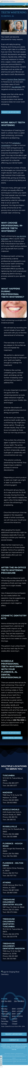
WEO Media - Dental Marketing (11, 1046)
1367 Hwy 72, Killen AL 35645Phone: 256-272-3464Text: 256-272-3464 (13, 905)
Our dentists (16, 87)
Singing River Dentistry (16, 79)
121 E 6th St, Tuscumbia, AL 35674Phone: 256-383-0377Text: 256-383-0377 (13, 780)
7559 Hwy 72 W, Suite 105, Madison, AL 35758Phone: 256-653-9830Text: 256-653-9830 (12, 797)
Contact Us (14, 1040)
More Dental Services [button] (12, 738)
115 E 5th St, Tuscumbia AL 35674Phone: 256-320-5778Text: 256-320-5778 (13, 928)
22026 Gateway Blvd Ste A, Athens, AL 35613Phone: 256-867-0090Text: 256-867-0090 (13, 887)
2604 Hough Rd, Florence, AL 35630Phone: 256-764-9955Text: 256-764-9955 (14, 849)
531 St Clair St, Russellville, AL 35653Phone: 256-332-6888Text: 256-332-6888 (14, 831)
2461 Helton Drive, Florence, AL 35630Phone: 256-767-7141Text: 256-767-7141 (13, 869)
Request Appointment (14, 1034)
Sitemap (14, 1049)
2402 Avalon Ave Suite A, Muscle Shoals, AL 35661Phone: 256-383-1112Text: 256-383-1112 (12, 814)
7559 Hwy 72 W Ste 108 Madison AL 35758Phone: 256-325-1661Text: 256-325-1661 (14, 951)
